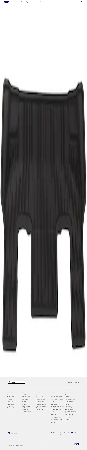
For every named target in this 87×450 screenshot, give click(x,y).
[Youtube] (68, 432)
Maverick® (76, 382)
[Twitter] (64, 432)
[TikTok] (61, 434)
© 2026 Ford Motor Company (13, 443)
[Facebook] (61, 432)
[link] (20, 443)
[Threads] (76, 432)
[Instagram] (72, 432)
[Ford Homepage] (76, 444)
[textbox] (16, 382)
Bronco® (70, 382)
